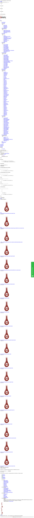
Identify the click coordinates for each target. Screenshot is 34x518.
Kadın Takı (3, 42)
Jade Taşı (5, 86)
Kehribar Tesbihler (6, 59)
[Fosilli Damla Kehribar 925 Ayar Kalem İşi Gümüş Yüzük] (6, 339)
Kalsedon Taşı (5, 87)
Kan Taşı (5, 89)
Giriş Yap (2, 154)
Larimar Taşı (5, 93)
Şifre (1, 151)
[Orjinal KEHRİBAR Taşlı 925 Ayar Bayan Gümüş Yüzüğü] (6, 437)
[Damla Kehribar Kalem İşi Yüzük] (6, 297)
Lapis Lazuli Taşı (6, 95)
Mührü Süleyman (4, 28)
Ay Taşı (5, 76)
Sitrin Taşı (5, 106)
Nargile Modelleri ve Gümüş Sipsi (8, 139)
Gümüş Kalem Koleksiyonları (7, 37)
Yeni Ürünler (3, 22)
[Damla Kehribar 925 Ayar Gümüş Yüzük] (6, 353)
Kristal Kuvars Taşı (6, 90)
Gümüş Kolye (5, 126)
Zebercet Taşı (5, 112)
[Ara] (8, 2)
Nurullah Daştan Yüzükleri (7, 38)
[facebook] (3, 475)
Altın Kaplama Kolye (6, 127)
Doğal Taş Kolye (6, 123)
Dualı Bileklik (5, 26)
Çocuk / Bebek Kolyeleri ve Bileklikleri (9, 50)
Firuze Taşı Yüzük (6, 131)
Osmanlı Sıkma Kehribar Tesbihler (8, 60)
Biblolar (5, 137)
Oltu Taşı (5, 98)
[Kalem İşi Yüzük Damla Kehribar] (6, 311)
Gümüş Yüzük (5, 121)
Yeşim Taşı (5, 111)
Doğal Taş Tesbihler (6, 56)
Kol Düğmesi (5, 39)
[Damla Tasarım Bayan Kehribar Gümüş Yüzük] (6, 451)
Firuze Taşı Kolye (6, 124)
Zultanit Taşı (5, 113)
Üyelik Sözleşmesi (6, 488)
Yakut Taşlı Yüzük (6, 122)
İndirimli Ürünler (6, 497)
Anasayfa (3, 155)
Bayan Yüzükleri (6, 44)
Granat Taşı (5, 81)
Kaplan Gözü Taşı (6, 88)
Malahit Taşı (5, 96)
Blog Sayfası (5, 496)
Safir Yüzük (5, 130)
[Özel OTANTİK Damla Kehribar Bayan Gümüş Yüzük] (6, 465)
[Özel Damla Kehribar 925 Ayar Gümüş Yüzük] (6, 325)
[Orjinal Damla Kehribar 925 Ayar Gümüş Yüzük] (6, 381)
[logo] (17, 17)
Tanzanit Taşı (5, 107)
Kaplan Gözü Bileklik (6, 119)
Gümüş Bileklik (6, 120)
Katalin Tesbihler (6, 58)
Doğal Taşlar (3, 69)
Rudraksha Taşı (6, 103)
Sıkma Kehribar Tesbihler (7, 62)
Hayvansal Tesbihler (6, 57)
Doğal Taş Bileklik (6, 128)
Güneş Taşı (5, 82)
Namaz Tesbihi (6, 65)
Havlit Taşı (5, 84)
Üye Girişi (3, 148)
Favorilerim (1, 144)
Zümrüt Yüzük (6, 118)
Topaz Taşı (5, 108)
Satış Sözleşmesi (6, 489)
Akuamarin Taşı (6, 72)
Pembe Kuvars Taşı (6, 101)
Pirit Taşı (5, 102)
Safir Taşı (5, 105)
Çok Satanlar (3, 115)
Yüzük (4, 35)
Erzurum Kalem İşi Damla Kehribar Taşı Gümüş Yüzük (7, 213)
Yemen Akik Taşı (6, 110)
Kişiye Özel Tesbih (6, 66)
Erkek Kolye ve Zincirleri (7, 36)
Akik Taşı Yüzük (6, 132)
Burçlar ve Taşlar (6, 482)
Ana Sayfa (5, 494)
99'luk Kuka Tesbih (6, 67)
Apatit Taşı (5, 75)
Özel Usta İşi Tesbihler (7, 61)
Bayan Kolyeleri (6, 45)
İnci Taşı (5, 85)
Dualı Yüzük (5, 25)
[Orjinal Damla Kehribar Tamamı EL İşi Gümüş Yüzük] (6, 283)
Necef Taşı (5, 97)
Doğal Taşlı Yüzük (6, 133)
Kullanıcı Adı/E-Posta (3, 150)
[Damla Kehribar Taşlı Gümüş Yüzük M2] (6, 395)
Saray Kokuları (6, 486)
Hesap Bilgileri (4, 142)
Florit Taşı (5, 80)
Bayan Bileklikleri (6, 46)
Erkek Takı (3, 33)
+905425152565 (11, 501)
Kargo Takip (2, 145)
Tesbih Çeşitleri (4, 52)
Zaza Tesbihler (6, 63)
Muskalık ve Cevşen (6, 49)
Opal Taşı (5, 100)
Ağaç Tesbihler (6, 64)
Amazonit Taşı (5, 73)
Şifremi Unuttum (7, 153)
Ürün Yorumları (6, 491)
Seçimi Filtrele (2, 197)
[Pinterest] (3, 474)
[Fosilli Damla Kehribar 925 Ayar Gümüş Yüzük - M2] (6, 409)
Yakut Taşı (5, 109)
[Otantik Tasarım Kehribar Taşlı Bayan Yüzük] (6, 423)
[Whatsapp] (3, 477)
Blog (2, 141)
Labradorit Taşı (6, 92)
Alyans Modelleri (6, 48)
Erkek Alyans (5, 40)
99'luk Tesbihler (6, 54)
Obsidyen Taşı (5, 99)
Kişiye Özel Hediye (6, 138)
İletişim (5, 495)
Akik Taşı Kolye (6, 125)
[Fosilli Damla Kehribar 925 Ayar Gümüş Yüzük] (6, 367)
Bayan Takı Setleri (6, 47)
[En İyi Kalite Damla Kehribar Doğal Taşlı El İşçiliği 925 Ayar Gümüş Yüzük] (6, 269)
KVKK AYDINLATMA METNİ (8, 492)
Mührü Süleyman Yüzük (7, 30)
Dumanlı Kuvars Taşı (6, 78)
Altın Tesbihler (6, 55)
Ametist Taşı (5, 74)
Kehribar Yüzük (6, 117)
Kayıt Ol (1, 146)
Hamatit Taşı (5, 83)
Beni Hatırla (3, 153)
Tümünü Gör (5, 27)
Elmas (4, 79)
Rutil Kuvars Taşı (6, 104)
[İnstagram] (3, 478)
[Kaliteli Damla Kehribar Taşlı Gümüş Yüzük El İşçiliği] (6, 255)
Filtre (1, 198)
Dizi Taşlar (5, 77)
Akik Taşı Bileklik (6, 129)
